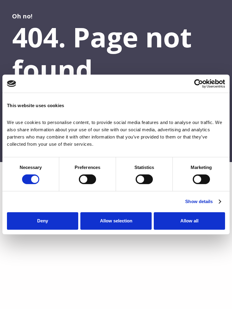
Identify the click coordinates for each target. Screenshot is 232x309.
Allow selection (116, 220)
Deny (42, 220)
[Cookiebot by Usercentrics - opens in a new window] (198, 83)
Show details (199, 201)
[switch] (87, 179)
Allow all (189, 220)
